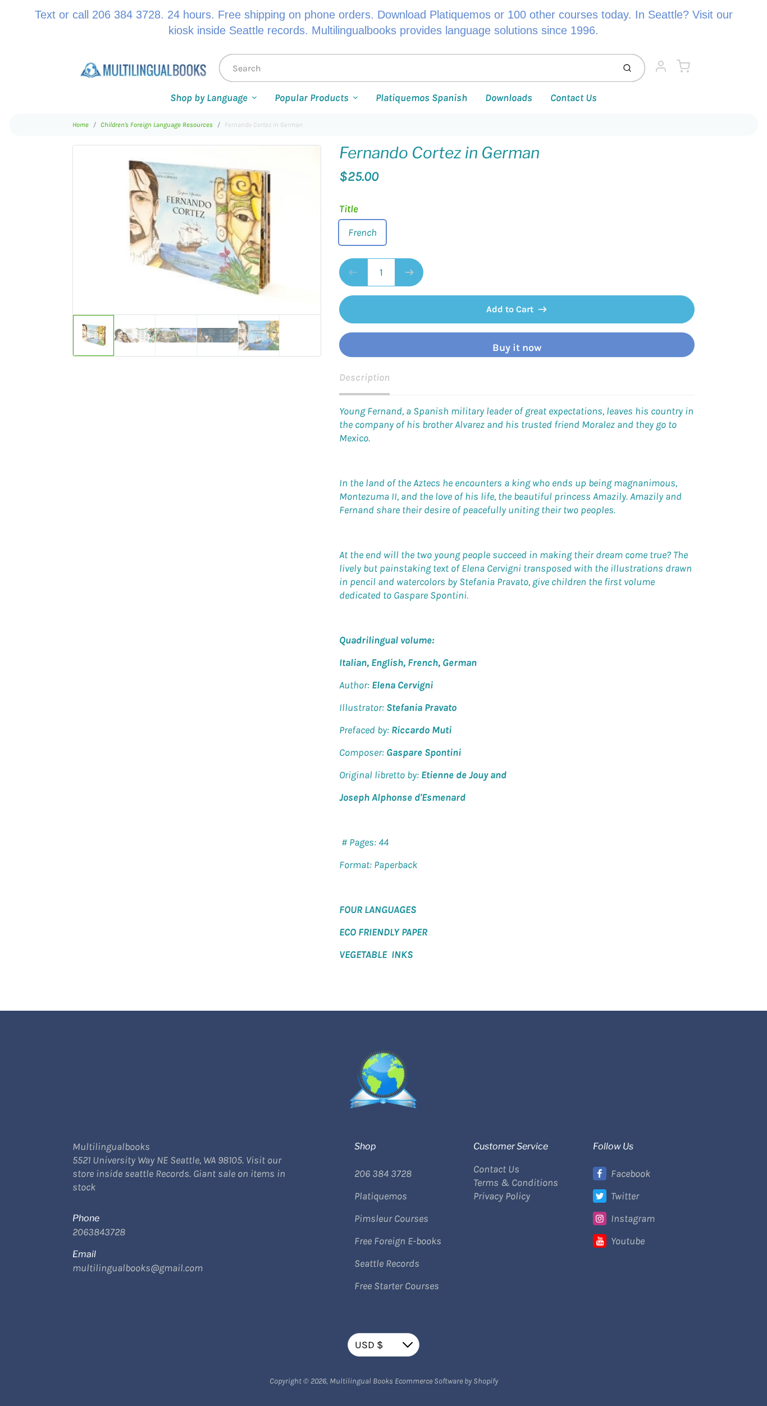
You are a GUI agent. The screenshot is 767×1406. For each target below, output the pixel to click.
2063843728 (98, 1232)
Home (80, 125)
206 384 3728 (383, 1173)
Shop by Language (209, 98)
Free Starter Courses (396, 1286)
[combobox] (415, 68)
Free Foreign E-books (397, 1241)
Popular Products (312, 98)
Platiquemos (380, 1196)
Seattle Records (386, 1263)
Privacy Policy (501, 1196)
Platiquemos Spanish (421, 98)
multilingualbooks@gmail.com (137, 1268)
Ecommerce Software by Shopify (446, 1381)
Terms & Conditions (515, 1182)
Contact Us (573, 98)
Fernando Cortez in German (264, 125)
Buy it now (516, 347)
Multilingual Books (361, 1381)
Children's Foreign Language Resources (157, 125)
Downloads (508, 98)
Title (348, 209)
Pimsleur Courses (391, 1218)
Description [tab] (364, 377)
